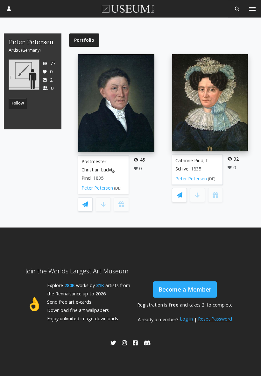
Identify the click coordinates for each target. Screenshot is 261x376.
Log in (186, 319)
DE (117, 188)
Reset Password (215, 319)
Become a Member (185, 289)
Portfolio (84, 40)
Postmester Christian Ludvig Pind (98, 169)
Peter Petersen (97, 188)
